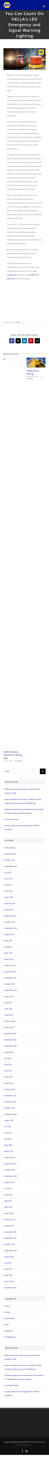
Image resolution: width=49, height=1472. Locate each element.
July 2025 (8, 872)
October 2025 (10, 860)
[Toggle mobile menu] (44, 6)
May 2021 (8, 1139)
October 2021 (10, 1108)
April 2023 (8, 1009)
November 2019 (10, 1238)
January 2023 (9, 1027)
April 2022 (8, 1077)
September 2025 (11, 866)
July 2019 (8, 1263)
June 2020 (8, 1195)
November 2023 (10, 978)
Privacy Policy (20, 1445)
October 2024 (10, 922)
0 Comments (18, 761)
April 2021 (8, 1145)
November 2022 (10, 1040)
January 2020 (9, 1226)
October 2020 (10, 1170)
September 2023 (11, 990)
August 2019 (9, 1257)
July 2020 (8, 1188)
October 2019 (10, 1244)
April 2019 (8, 1275)
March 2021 (9, 1151)
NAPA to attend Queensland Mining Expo (12, 755)
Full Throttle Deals (11, 819)
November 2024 (10, 916)
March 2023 (9, 1015)
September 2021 (11, 1114)
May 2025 (8, 885)
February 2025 (10, 903)
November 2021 (10, 1102)
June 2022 (8, 1064)
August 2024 (9, 934)
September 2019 (11, 1250)
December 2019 (10, 1232)
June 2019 (8, 1269)
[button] (5, 560)
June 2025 (8, 879)
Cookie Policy (28, 1445)
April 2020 (8, 1207)
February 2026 (10, 848)
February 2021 (10, 1157)
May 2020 (8, 1201)
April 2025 (8, 891)
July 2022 (8, 1058)
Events (7, 1306)
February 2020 (10, 1219)
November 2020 (10, 1164)
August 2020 (9, 1182)
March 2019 (9, 1281)
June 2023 (8, 1003)
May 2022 (8, 1071)
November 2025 (10, 854)
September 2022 (11, 1046)
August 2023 (9, 996)
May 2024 (8, 947)
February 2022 (10, 1089)
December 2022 (10, 1034)
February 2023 (10, 1021)
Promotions (9, 1331)
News (7, 1325)
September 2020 (11, 1176)
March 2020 (9, 1213)
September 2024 (11, 928)
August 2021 (9, 1120)
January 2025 (9, 910)
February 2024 (10, 965)
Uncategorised (10, 1337)
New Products (10, 1318)
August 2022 (9, 1052)
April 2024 (8, 953)
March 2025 (9, 897)
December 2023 (10, 972)
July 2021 (8, 1127)
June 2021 (8, 1133)
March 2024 (9, 959)
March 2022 (9, 1083)
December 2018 (10, 1288)
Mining (18, 322)
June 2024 (8, 941)
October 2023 (10, 984)
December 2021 (10, 1096)
